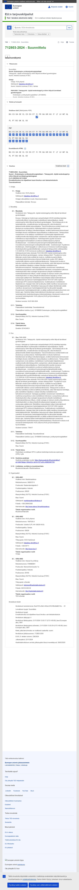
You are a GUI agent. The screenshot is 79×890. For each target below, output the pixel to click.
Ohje (6, 777)
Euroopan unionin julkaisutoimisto (17, 762)
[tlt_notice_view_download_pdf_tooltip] (10, 134)
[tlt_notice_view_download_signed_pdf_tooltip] (37, 117)
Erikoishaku (31, 34)
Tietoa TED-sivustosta (12, 818)
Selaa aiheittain (42, 34)
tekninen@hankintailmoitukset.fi (34, 585)
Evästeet (8, 804)
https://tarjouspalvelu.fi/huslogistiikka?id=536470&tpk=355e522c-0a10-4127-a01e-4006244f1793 (38, 461)
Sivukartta (8, 822)
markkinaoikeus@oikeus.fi (33, 500)
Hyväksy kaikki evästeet (17, 885)
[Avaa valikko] (7, 57)
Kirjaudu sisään (57, 7)
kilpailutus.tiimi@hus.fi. (53, 251)
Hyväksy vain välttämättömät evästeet (43, 885)
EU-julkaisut (9, 847)
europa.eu (21, 864)
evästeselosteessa (29, 879)
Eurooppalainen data (12, 836)
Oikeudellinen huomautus (13, 801)
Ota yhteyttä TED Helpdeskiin (14, 780)
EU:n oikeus (9, 832)
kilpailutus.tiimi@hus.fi (26, 84)
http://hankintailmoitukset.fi (34, 591)
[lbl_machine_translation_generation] (25, 149)
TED (6, 42)
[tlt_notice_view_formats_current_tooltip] (68, 166)
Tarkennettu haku (19, 34)
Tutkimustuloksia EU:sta (12, 840)
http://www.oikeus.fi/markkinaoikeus (37, 506)
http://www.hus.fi (30, 549)
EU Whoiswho (9, 844)
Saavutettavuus (10, 808)
